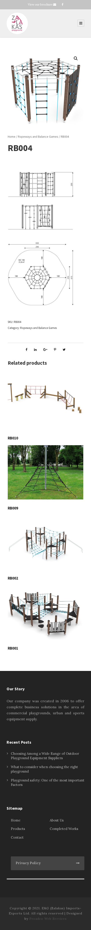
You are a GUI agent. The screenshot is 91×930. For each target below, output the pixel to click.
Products (18, 829)
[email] (54, 4)
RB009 (13, 508)
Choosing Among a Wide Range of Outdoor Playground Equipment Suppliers (45, 755)
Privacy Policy (28, 863)
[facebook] (62, 4)
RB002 (13, 578)
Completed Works (64, 829)
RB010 (13, 438)
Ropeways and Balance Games (38, 137)
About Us (57, 820)
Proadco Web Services (48, 919)
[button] (76, 58)
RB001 (13, 648)
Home (11, 137)
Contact (17, 837)
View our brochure (40, 4)
